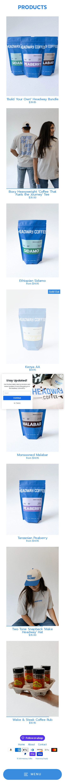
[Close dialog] (61, 375)
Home (21, 744)
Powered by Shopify (42, 759)
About (31, 744)
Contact (42, 744)
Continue (17, 398)
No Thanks (17, 403)
